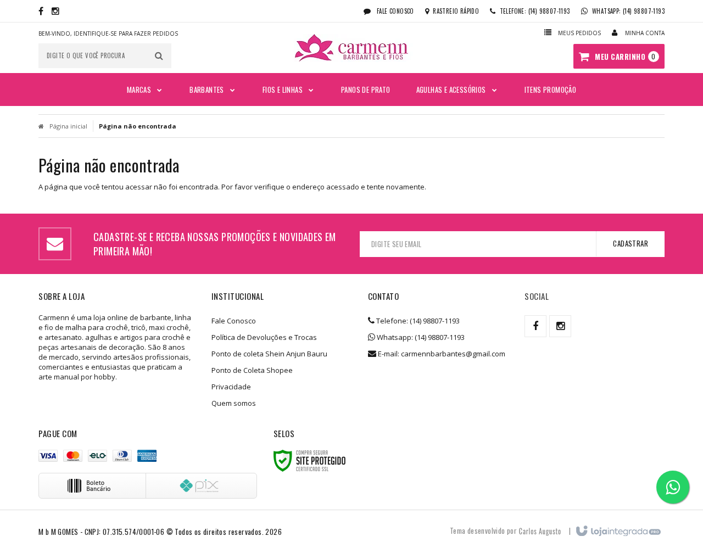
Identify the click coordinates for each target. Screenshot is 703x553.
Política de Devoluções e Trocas (264, 337)
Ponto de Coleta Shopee (252, 370)
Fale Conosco (394, 11)
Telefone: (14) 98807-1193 (417, 321)
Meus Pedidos (579, 33)
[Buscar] (159, 55)
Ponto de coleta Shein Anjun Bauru (269, 354)
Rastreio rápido (456, 11)
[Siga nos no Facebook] (40, 10)
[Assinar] (630, 243)
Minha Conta (645, 33)
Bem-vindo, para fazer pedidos (108, 33)
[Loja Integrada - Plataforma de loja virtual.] (618, 531)
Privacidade (231, 387)
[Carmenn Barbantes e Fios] (351, 48)
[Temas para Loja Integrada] (540, 530)
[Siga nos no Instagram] (55, 10)
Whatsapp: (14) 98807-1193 (420, 337)
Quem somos (233, 403)
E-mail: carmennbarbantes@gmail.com (440, 354)
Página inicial (68, 126)
